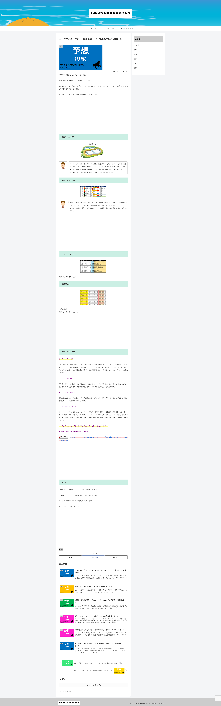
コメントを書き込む (93, 685)
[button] (116, 557)
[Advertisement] (93, 116)
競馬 (62, 549)
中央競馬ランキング (63, 440)
